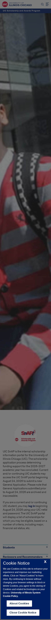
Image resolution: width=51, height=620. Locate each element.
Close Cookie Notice (23, 612)
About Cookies (19, 603)
